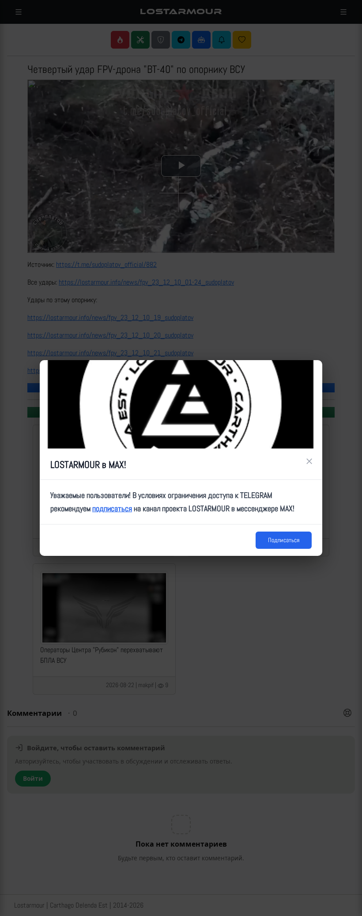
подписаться (112, 508)
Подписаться (283, 540)
